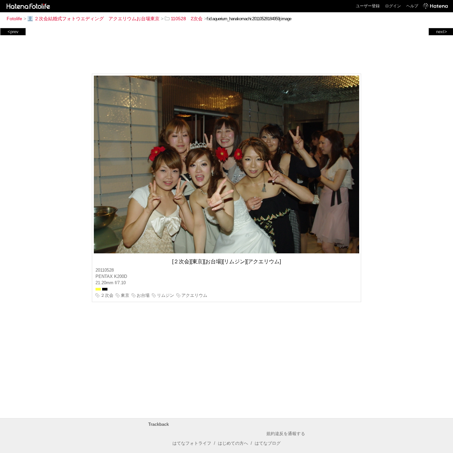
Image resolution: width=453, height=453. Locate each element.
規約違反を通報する (285, 433)
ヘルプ (412, 6)
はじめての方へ (233, 443)
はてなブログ (268, 443)
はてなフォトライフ (191, 443)
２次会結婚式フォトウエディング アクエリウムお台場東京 (97, 18)
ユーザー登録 (368, 6)
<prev (13, 31)
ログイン (393, 6)
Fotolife (14, 18)
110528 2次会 (187, 18)
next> (441, 31)
